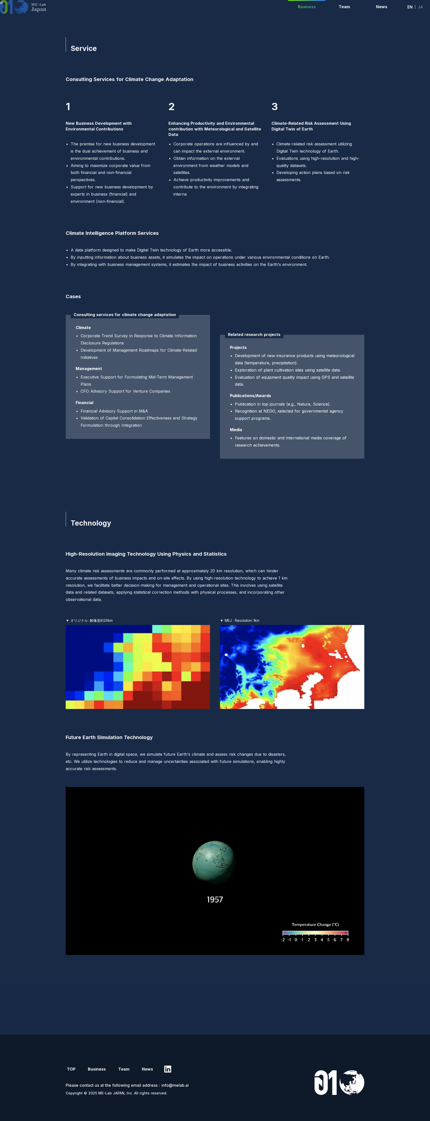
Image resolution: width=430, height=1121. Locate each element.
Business (97, 1069)
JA (420, 6)
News (147, 1069)
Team (123, 1069)
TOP (71, 1069)
